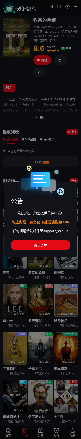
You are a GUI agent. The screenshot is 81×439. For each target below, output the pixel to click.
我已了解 (40, 245)
